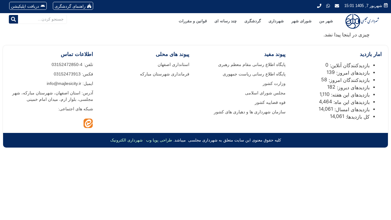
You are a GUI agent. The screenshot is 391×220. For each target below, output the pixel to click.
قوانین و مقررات (193, 21)
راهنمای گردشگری (70, 6)
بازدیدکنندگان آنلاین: (349, 65)
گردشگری (252, 21)
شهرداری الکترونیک (126, 140)
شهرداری (276, 21)
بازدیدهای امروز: (352, 72)
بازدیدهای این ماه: (351, 102)
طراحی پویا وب (159, 140)
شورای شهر (301, 21)
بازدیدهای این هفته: (350, 94)
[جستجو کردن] (13, 19)
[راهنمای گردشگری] (89, 6)
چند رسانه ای (225, 21)
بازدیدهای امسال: (351, 109)
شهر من (326, 21)
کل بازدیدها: (357, 116)
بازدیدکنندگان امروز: (348, 80)
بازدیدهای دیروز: (352, 87)
